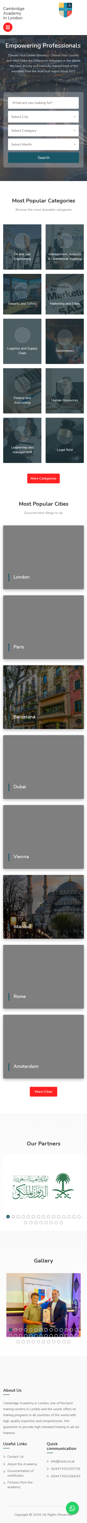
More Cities (43, 1091)
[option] (43, 1187)
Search (43, 157)
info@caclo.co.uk (63, 1461)
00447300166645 (65, 1476)
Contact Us (15, 1456)
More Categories (43, 478)
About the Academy (22, 1464)
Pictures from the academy (20, 1484)
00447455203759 (65, 1468)
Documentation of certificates (20, 1473)
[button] (43, 117)
